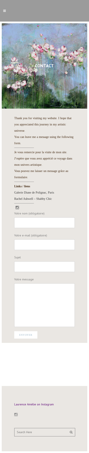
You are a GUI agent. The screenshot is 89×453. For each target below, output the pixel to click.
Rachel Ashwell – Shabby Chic (33, 198)
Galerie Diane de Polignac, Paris (34, 192)
